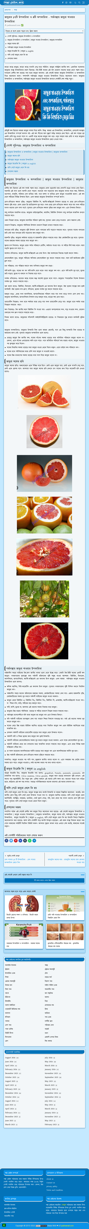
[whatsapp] (66, 2)
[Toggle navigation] (83, 3)
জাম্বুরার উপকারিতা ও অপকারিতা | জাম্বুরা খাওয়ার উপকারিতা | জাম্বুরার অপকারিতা (35, 40)
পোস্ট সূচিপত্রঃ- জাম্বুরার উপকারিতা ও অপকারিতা (24, 36)
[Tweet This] (11, 840)
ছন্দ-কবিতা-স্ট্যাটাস (10, 1208)
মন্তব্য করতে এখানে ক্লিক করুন (46, 880)
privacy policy (51, 1186)
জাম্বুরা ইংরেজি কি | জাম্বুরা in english (20, 51)
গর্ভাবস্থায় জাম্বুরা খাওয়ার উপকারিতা (19, 47)
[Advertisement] (44, 1147)
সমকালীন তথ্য (9, 1216)
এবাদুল (63, 1205)
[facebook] (63, 2)
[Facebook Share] (6, 840)
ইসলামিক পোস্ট (9, 1212)
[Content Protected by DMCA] (41, 1226)
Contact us (50, 1182)
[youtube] (70, 2)
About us (49, 1179)
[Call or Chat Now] (4, 1225)
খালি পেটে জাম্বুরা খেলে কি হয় (18, 55)
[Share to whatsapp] (30, 840)
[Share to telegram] (34, 840)
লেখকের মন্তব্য (12, 58)
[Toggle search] (79, 2)
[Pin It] (16, 840)
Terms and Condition (54, 1190)
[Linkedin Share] (20, 840)
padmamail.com (67, 1226)
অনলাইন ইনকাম (9, 1205)
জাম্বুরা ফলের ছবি (13, 43)
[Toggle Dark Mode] (75, 3)
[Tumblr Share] (25, 840)
